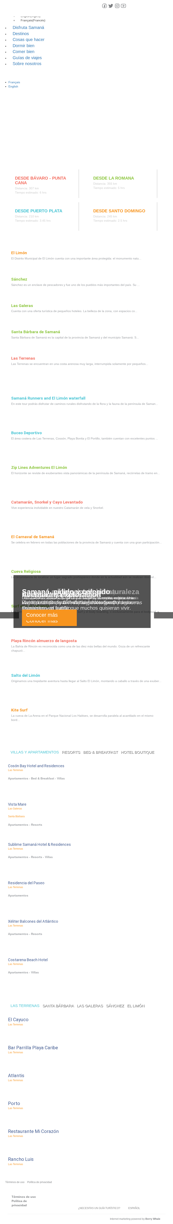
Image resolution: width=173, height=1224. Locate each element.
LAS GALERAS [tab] (90, 1006)
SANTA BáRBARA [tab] (58, 1006)
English (13, 86)
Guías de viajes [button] (27, 57)
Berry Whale (152, 1218)
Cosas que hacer (29, 39)
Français (14, 82)
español (134, 1208)
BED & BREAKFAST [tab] (100, 752)
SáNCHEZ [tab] (115, 1006)
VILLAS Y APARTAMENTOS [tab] (35, 752)
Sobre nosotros (27, 63)
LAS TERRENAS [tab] (25, 1006)
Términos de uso (14, 1182)
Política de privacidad (39, 1182)
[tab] (14, 160)
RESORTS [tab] (71, 752)
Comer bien (23, 51)
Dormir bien (23, 45)
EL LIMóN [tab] (136, 1006)
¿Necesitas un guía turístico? (99, 1208)
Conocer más (42, 615)
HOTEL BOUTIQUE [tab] (137, 752)
